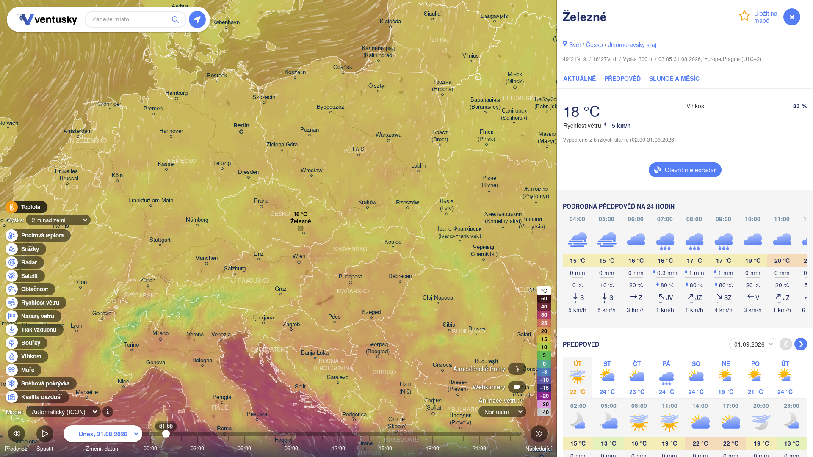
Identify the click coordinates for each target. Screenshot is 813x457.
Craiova (442, 365)
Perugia (222, 397)
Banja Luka (315, 352)
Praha (261, 200)
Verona (195, 334)
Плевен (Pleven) (458, 385)
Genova (155, 362)
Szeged (371, 312)
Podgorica (354, 414)
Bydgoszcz (330, 106)
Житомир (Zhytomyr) (536, 192)
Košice (392, 241)
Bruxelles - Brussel (67, 175)
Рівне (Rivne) (489, 181)
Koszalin (295, 72)
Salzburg (235, 268)
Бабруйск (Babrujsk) (546, 103)
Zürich (147, 280)
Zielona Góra (282, 144)
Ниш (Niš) (405, 388)
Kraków (367, 202)
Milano (160, 333)
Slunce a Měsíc (674, 78)
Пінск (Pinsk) (486, 135)
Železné (300, 221)
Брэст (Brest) (439, 136)
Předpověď (622, 78)
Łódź (358, 149)
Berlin (241, 125)
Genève (101, 313)
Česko (594, 44)
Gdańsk (342, 67)
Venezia (221, 334)
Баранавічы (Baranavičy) (485, 103)
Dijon (80, 282)
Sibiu (449, 324)
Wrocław (312, 170)
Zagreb (291, 324)
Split (300, 386)
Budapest (350, 276)
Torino (131, 344)
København (226, 22)
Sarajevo (337, 377)
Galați (524, 334)
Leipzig (222, 163)
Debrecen (400, 276)
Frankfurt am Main (150, 200)
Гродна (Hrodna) (442, 85)
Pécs (334, 316)
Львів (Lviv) (447, 205)
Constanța (535, 368)
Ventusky (46, 19)
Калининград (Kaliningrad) (378, 51)
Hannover (171, 131)
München (206, 258)
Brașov (477, 328)
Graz (281, 288)
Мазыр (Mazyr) (547, 137)
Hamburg (176, 92)
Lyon (76, 325)
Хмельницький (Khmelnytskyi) (503, 217)
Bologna (202, 360)
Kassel (166, 164)
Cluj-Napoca (438, 297)
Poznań (309, 129)
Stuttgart (160, 239)
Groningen (109, 103)
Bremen (153, 108)
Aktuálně (579, 78)
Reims (61, 225)
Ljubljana (263, 317)
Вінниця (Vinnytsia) (532, 223)
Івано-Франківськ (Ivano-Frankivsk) (459, 232)
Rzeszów (407, 202)
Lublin (418, 165)
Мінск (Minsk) (515, 78)
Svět (575, 44)
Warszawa (388, 134)
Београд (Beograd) (378, 348)
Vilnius (470, 55)
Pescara (257, 414)
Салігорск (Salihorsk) (514, 114)
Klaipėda (390, 21)
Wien (299, 256)
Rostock (217, 75)
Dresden (248, 172)
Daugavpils (494, 15)
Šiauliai (433, 13)
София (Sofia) (433, 404)
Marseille (87, 392)
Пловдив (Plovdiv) (460, 419)
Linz (259, 253)
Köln (117, 175)
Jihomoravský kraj (632, 44)
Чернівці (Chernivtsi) (483, 250)
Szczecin (263, 97)
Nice (123, 381)
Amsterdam (78, 131)
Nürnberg (197, 219)
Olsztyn (377, 85)
